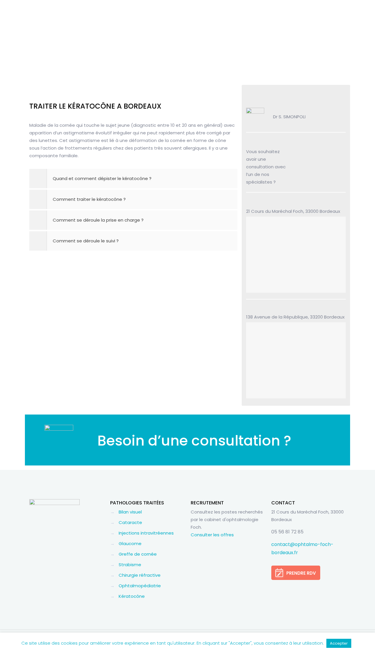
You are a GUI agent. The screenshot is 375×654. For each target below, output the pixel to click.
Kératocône (132, 596)
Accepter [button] (339, 643)
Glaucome (130, 543)
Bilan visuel (130, 512)
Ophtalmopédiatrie (140, 586)
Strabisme (130, 564)
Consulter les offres (212, 535)
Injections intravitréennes (146, 533)
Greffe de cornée (138, 554)
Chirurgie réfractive (140, 575)
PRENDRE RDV (318, 166)
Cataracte (130, 522)
